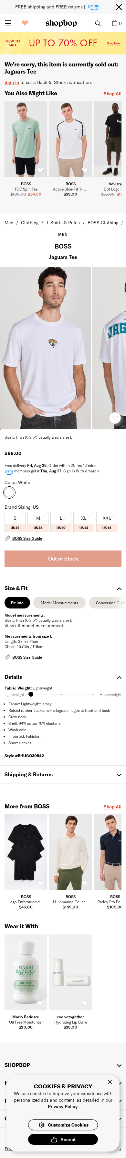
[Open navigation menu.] (8, 23)
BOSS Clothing (103, 222)
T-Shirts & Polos (63, 222)
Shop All (112, 93)
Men (9, 222)
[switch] (40, 170)
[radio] (15, 522)
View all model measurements (35, 625)
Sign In (12, 82)
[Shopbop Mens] (61, 23)
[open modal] (46, 348)
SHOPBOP (17, 1065)
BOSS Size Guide (27, 538)
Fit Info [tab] (17, 604)
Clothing (29, 222)
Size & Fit (16, 588)
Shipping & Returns (29, 774)
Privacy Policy (63, 1106)
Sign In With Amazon (81, 471)
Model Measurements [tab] (59, 604)
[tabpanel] (63, 636)
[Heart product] (115, 418)
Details (13, 677)
